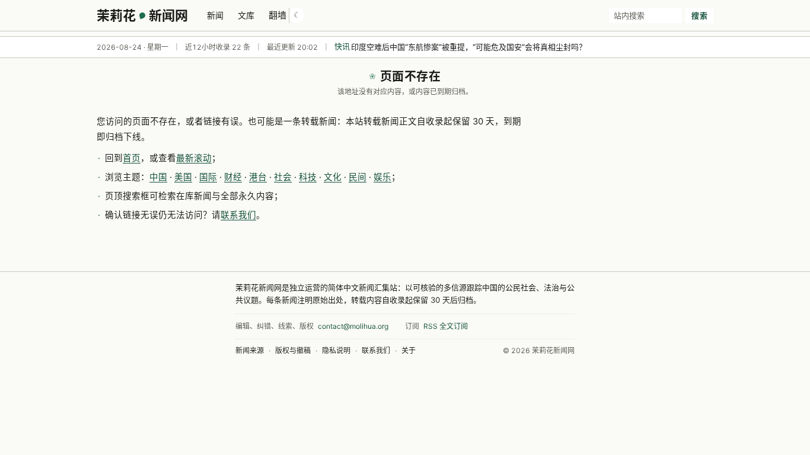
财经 (233, 177)
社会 (283, 177)
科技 (308, 177)
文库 (246, 15)
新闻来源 (249, 350)
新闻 (215, 15)
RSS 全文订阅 (445, 326)
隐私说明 (336, 350)
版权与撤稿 (293, 350)
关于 (408, 350)
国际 (208, 177)
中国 (158, 177)
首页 (132, 158)
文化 (333, 177)
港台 (258, 177)
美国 (183, 177)
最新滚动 (194, 158)
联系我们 (238, 215)
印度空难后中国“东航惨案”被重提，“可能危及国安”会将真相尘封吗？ (468, 47)
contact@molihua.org (353, 326)
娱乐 (382, 177)
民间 (357, 177)
